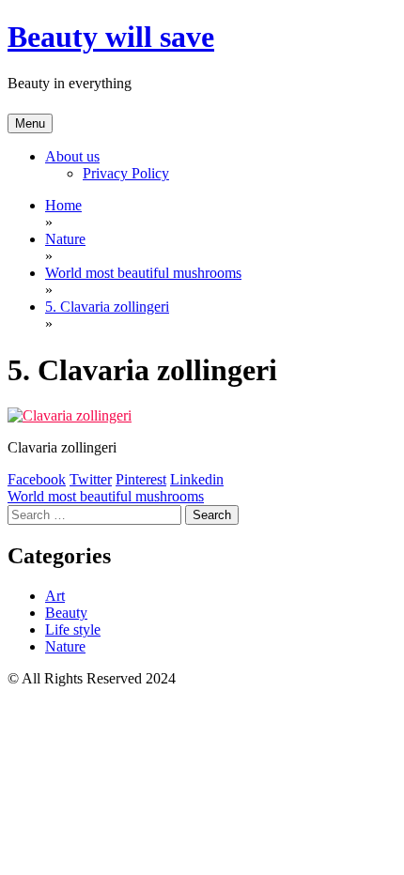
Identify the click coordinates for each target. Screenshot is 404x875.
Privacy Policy (126, 173)
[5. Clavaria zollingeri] (70, 415)
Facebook (37, 479)
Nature (65, 646)
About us (72, 156)
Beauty (66, 613)
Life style (73, 629)
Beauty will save (111, 37)
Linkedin (197, 479)
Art (55, 596)
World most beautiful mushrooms (106, 496)
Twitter (91, 479)
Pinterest (141, 479)
